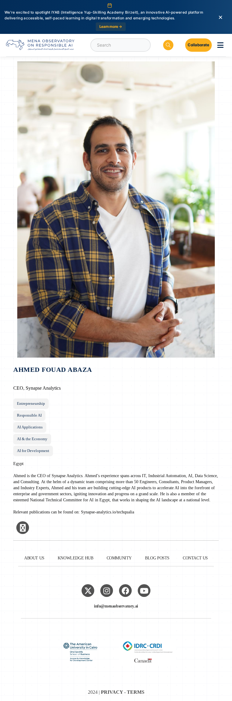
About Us (34, 558)
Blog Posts (157, 558)
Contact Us (195, 558)
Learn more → (110, 26)
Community (119, 558)
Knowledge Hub (75, 558)
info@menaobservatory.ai (116, 606)
